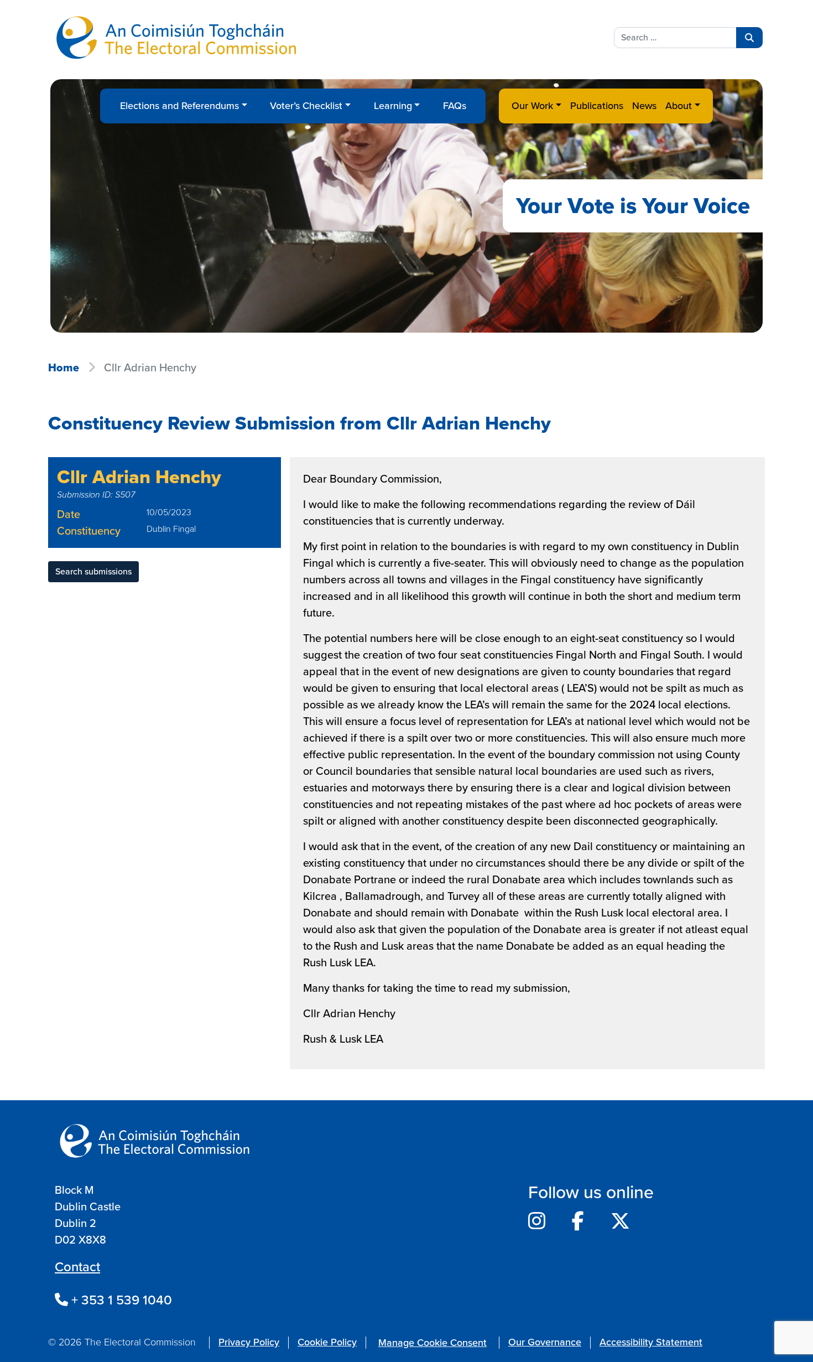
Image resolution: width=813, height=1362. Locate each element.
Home (63, 367)
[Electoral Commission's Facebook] (578, 1221)
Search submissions (93, 571)
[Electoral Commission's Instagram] (536, 1221)
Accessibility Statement (651, 1342)
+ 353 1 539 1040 (120, 1300)
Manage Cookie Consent (432, 1343)
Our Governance (544, 1342)
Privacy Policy (248, 1342)
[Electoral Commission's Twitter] (620, 1221)
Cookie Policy (327, 1342)
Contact (77, 1267)
